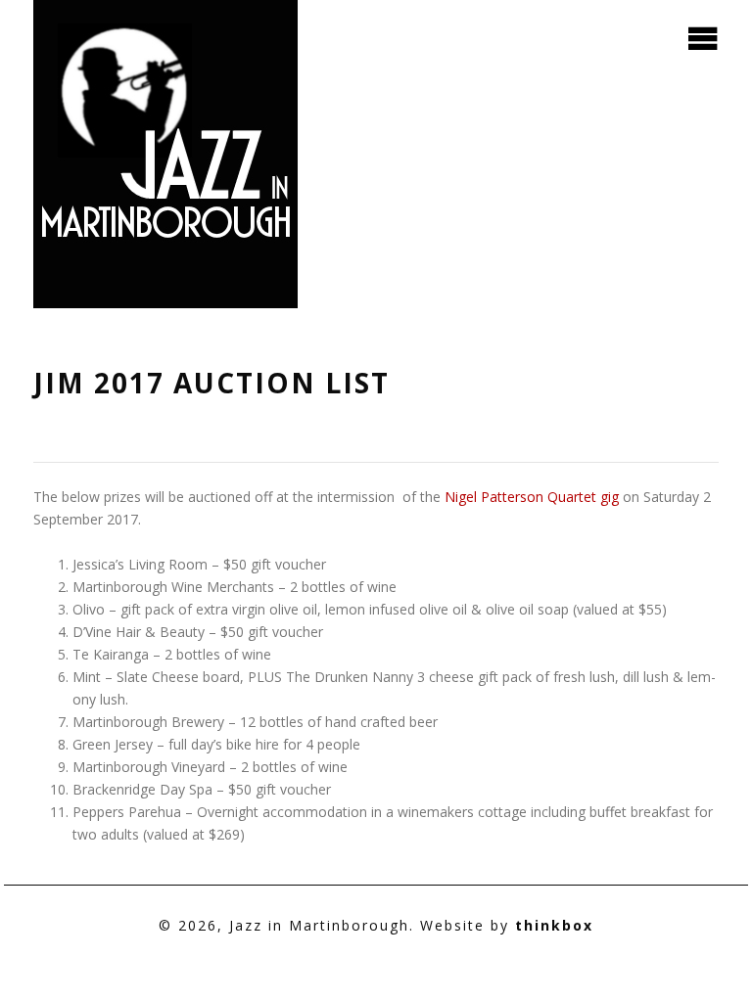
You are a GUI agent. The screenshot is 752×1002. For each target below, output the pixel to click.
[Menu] (703, 35)
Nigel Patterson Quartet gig (534, 496)
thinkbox (554, 925)
